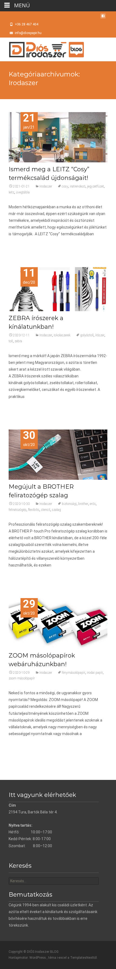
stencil (45, 510)
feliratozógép (17, 510)
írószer (99, 335)
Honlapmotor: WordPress (28, 958)
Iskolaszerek (62, 335)
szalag (56, 510)
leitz (11, 192)
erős (93, 504)
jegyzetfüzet (95, 186)
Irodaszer (45, 186)
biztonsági (69, 504)
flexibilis (33, 510)
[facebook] (103, 17)
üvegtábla (23, 192)
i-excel (62, 958)
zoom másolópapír (22, 678)
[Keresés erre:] (54, 881)
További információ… (27, 244)
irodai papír (95, 673)
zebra (18, 341)
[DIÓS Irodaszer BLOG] (42, 48)
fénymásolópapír (73, 673)
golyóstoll (87, 335)
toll (11, 341)
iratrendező (78, 186)
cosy (65, 186)
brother (83, 504)
